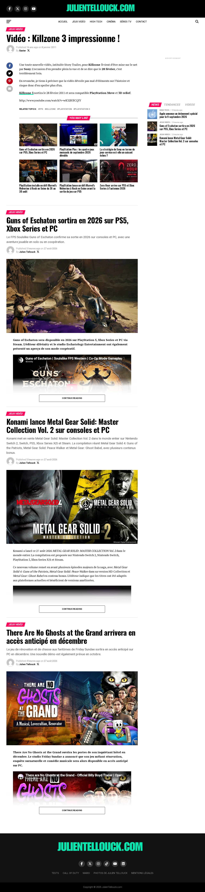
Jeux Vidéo (78, 21)
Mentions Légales (142, 873)
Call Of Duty (71, 873)
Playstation (65, 109)
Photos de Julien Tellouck (110, 873)
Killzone (51, 109)
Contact (141, 21)
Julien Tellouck (27, 252)
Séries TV (125, 21)
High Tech (96, 21)
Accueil (63, 21)
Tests (55, 873)
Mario (86, 873)
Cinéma (111, 21)
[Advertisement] (173, 80)
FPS (41, 109)
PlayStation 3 (82, 109)
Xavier (22, 50)
